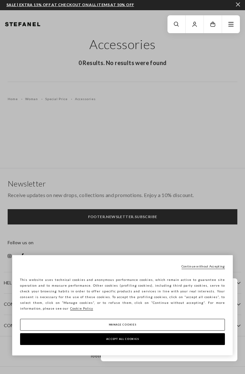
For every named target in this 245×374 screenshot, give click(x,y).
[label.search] (176, 24)
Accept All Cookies (122, 339)
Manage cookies (123, 324)
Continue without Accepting (203, 266)
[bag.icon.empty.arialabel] (213, 24)
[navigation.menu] (231, 24)
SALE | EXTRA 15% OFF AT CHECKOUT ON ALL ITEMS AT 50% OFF (70, 5)
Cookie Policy (81, 308)
